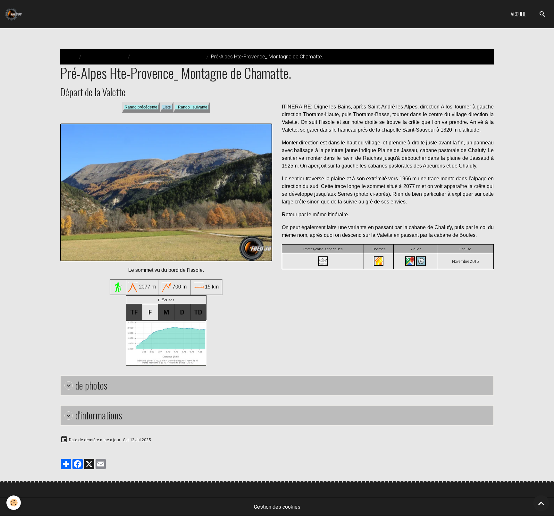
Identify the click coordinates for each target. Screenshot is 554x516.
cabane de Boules (454, 235)
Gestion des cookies (277, 507)
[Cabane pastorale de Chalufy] (378, 261)
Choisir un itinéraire (104, 57)
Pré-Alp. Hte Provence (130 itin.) (168, 57)
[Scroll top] (541, 503)
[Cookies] (13, 502)
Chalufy (467, 165)
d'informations (98, 415)
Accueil (518, 14)
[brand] (14, 14)
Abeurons (434, 165)
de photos (91, 385)
